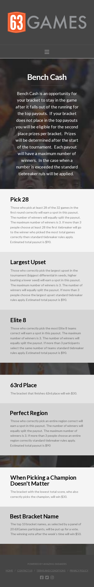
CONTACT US (24, 570)
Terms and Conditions (51, 570)
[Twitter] (47, 577)
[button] (47, 52)
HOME (9, 570)
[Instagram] (52, 577)
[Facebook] (42, 577)
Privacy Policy (79, 570)
